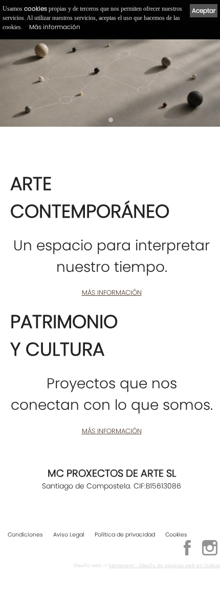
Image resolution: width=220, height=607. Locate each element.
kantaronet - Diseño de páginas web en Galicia (164, 565)
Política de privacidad (125, 534)
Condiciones (25, 534)
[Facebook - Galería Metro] (187, 554)
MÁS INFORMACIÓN (112, 292)
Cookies (176, 534)
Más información (54, 26)
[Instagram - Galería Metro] (210, 554)
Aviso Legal (68, 534)
